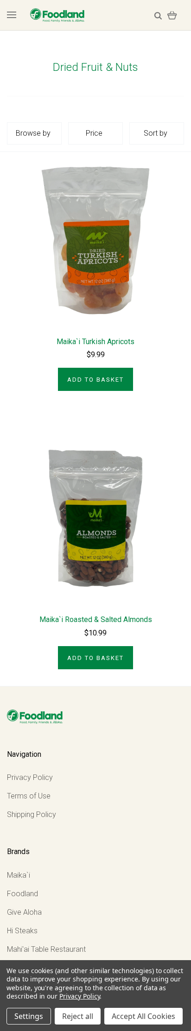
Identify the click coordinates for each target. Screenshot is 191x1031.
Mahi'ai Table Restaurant (46, 949)
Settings (28, 1016)
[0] (172, 15)
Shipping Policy (31, 814)
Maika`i (18, 875)
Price (94, 133)
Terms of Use (29, 796)
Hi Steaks (22, 930)
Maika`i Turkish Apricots (95, 341)
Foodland (22, 893)
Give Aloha (24, 912)
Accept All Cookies (143, 1016)
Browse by (33, 133)
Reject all (77, 1016)
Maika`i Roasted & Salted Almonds (95, 619)
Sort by (155, 133)
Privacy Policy (30, 777)
